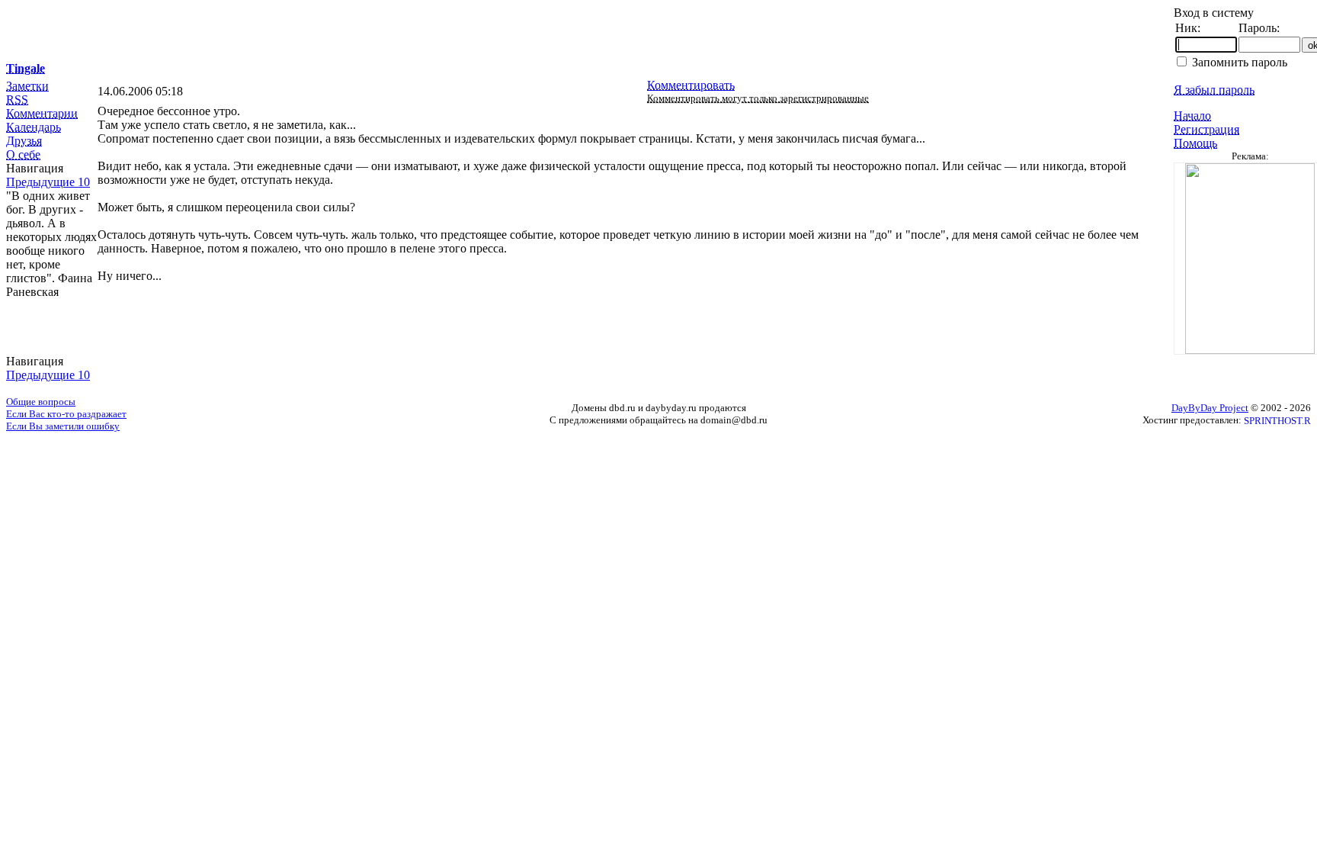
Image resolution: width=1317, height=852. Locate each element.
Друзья (24, 140)
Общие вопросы (40, 401)
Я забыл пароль (1214, 89)
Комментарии (42, 113)
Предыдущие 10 (48, 181)
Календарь (33, 127)
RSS (17, 99)
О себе (23, 154)
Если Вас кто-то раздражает (66, 414)
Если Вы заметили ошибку (63, 426)
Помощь (1195, 143)
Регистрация (1206, 129)
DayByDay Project (1209, 407)
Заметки (27, 85)
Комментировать (691, 85)
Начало (1192, 115)
